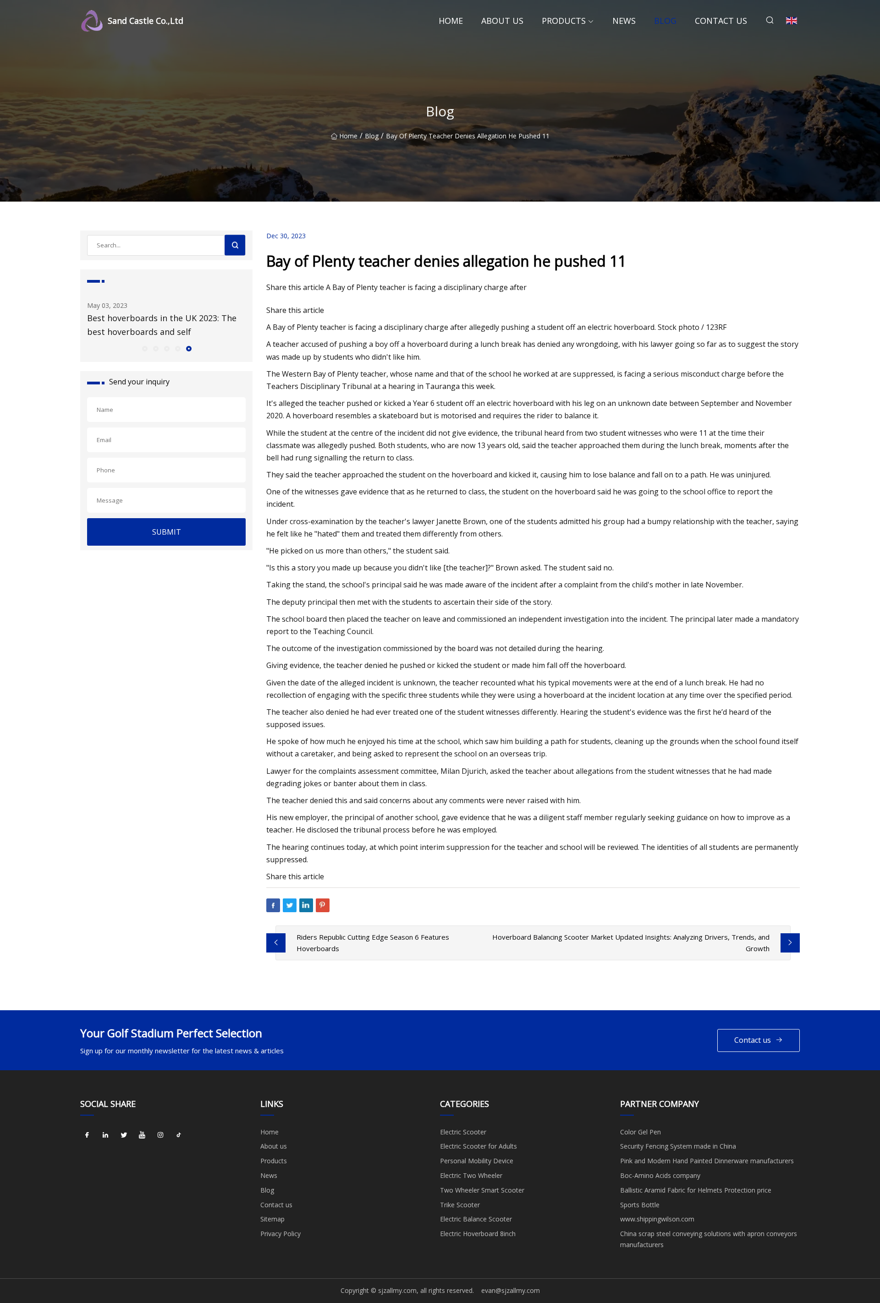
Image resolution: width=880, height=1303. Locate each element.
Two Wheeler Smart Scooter (482, 1190)
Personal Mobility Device (476, 1160)
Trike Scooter (460, 1204)
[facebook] (87, 1135)
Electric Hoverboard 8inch (478, 1233)
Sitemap (272, 1219)
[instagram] (160, 1135)
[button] (144, 348)
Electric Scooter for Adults (478, 1146)
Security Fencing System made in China (678, 1146)
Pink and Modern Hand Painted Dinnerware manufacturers (707, 1160)
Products (564, 20)
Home (451, 20)
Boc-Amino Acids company (660, 1175)
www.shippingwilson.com (657, 1219)
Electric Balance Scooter (476, 1219)
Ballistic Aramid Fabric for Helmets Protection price (695, 1190)
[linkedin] (105, 1135)
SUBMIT (166, 532)
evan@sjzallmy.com (510, 1290)
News (624, 20)
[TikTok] (179, 1135)
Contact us (721, 20)
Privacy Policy (280, 1233)
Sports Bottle (640, 1204)
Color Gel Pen (640, 1132)
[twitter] (124, 1135)
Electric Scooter (463, 1132)
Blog (665, 20)
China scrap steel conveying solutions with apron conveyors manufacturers (708, 1239)
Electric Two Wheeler (471, 1175)
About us (502, 20)
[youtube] (142, 1135)
